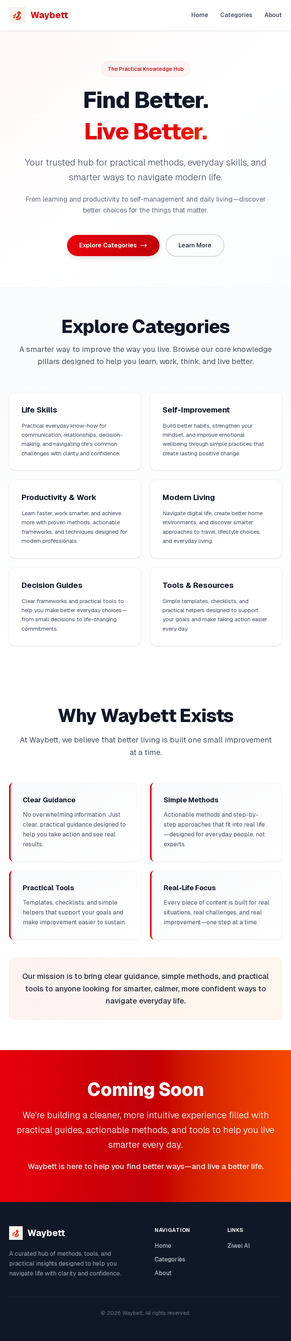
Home (199, 15)
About (273, 15)
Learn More (194, 245)
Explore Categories (108, 245)
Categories (236, 15)
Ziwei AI (238, 1246)
